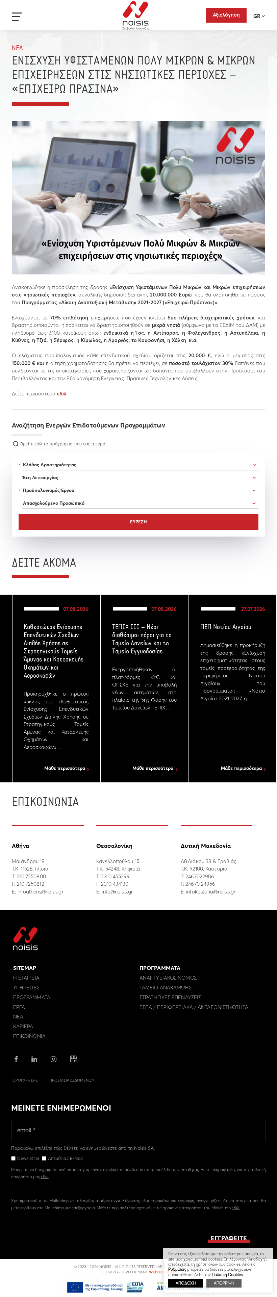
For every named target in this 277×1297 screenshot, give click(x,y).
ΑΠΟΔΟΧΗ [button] (186, 1283)
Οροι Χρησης (24, 1080)
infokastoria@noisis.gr (210, 891)
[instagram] (53, 1060)
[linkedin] (34, 1060)
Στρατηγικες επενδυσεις (170, 997)
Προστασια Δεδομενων (71, 1080)
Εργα (19, 1007)
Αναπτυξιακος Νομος (168, 978)
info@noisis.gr (117, 891)
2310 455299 (115, 876)
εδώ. (236, 1207)
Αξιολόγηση (226, 14)
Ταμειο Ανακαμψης (166, 987)
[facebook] (16, 1060)
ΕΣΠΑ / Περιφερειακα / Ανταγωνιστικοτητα (194, 1007)
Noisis (135, 15)
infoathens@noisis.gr (41, 891)
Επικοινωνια (29, 1036)
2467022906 (199, 876)
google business (73, 1059)
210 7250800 (31, 876)
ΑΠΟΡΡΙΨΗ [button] (224, 1283)
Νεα (17, 48)
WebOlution (161, 1272)
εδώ (61, 393)
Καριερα (23, 1026)
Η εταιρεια (26, 978)
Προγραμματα (31, 997)
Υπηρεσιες (26, 987)
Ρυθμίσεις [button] (177, 1269)
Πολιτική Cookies (227, 1274)
